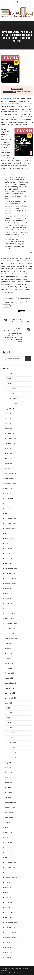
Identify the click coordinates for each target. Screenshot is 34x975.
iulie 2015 (8, 648)
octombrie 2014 (10, 693)
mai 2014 (8, 718)
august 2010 (9, 942)
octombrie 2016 (10, 578)
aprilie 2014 (9, 723)
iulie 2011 (8, 887)
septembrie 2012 (11, 818)
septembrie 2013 (11, 758)
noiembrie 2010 (10, 927)
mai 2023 (8, 449)
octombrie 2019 (10, 474)
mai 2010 (8, 957)
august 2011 (9, 882)
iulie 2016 (8, 588)
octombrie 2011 (10, 872)
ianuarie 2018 (9, 514)
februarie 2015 (10, 673)
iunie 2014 (8, 713)
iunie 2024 (8, 419)
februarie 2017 (10, 558)
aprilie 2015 (9, 663)
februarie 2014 (10, 733)
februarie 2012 (10, 853)
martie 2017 (9, 553)
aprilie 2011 (9, 902)
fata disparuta (25, 299)
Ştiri (21, 88)
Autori (13, 88)
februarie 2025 (10, 389)
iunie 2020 (8, 459)
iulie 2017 (8, 533)
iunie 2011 (8, 892)
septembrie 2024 (11, 404)
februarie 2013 (10, 793)
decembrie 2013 (11, 743)
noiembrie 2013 (10, 748)
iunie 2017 (8, 538)
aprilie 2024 (9, 429)
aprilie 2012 (9, 843)
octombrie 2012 (10, 813)
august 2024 (9, 409)
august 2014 (9, 703)
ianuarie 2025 (10, 394)
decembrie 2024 (11, 399)
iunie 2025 (8, 374)
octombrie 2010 (10, 932)
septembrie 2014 (11, 698)
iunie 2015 (8, 653)
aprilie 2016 (9, 603)
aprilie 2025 (9, 384)
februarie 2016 (10, 613)
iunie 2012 (8, 833)
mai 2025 (8, 379)
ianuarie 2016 (9, 618)
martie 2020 (9, 469)
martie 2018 (9, 504)
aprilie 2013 (9, 783)
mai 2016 (8, 598)
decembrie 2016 (11, 568)
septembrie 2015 (11, 638)
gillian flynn (9, 302)
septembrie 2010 (11, 937)
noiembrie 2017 (10, 523)
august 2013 (9, 763)
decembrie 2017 (11, 519)
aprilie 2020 (9, 464)
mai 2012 (8, 838)
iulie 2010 (8, 947)
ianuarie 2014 (9, 738)
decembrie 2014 (11, 683)
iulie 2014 (8, 708)
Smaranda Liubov (25, 91)
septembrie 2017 (11, 528)
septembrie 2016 (11, 583)
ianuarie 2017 (9, 563)
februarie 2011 (10, 912)
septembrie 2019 (11, 479)
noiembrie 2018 (10, 484)
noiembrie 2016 (10, 573)
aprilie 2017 (9, 548)
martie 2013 (9, 788)
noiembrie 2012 (10, 808)
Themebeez (21, 973)
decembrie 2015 (11, 623)
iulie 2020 (8, 454)
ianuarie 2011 (9, 917)
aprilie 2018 (9, 499)
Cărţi (18, 88)
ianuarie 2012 (9, 858)
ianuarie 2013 (9, 798)
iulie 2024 (8, 414)
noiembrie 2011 (10, 867)
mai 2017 (8, 543)
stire (7, 306)
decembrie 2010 (11, 922)
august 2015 (9, 643)
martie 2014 (9, 728)
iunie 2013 (8, 773)
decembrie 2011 (10, 863)
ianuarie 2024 (10, 444)
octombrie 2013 (10, 753)
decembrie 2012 (11, 803)
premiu (22, 302)
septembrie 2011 (11, 877)
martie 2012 (9, 848)
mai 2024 (8, 424)
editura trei (9, 299)
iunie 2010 (8, 952)
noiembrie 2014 (10, 688)
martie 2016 (9, 608)
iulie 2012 (8, 828)
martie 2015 (9, 668)
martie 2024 (9, 434)
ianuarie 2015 (9, 678)
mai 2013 (8, 778)
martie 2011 (9, 907)
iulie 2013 (8, 768)
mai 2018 (8, 494)
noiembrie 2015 (10, 628)
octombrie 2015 (10, 633)
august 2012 (9, 823)
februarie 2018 (10, 509)
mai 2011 (8, 897)
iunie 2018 (8, 489)
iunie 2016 (8, 593)
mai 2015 (8, 658)
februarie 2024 (10, 439)
